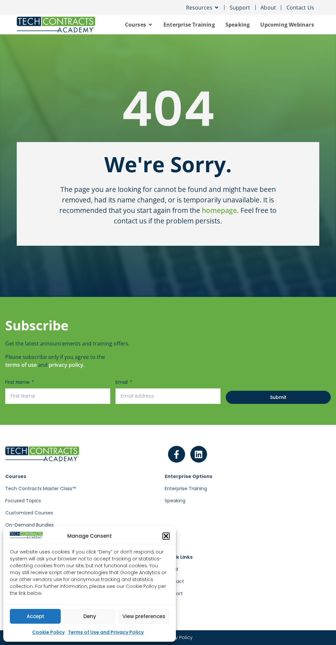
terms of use (21, 364)
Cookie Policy (48, 632)
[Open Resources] (216, 7)
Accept (35, 616)
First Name (18, 382)
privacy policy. (67, 364)
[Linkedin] (198, 454)
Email (122, 382)
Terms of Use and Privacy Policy (106, 632)
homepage (219, 210)
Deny (89, 616)
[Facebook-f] (176, 454)
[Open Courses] (150, 24)
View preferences (143, 616)
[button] (166, 536)
